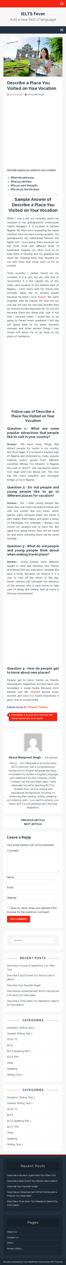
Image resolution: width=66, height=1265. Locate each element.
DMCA (10, 1243)
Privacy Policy (14, 1248)
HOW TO (12, 1039)
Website (11, 897)
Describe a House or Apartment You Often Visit (31, 1175)
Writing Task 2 (15, 1074)
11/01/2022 (16, 94)
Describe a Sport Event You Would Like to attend (32, 1181)
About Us (12, 1232)
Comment (12, 850)
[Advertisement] (33, 134)
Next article (33, 824)
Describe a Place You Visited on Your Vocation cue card (32, 717)
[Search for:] (33, 940)
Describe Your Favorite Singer (24, 985)
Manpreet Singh (35, 94)
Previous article (33, 820)
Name (10, 877)
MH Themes (57, 1262)
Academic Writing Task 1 (21, 1027)
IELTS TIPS (13, 1057)
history (42, 297)
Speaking (12, 1068)
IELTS (10, 1045)
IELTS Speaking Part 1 (19, 1051)
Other (10, 1063)
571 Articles (51, 757)
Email (10, 887)
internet (35, 691)
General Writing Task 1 (19, 1033)
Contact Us (12, 1237)
